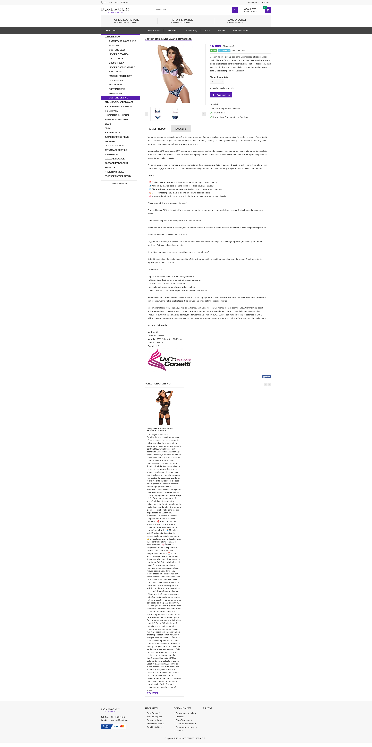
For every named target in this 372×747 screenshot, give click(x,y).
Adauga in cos (223, 95)
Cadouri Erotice (114, 146)
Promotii (110, 167)
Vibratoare (111, 111)
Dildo (108, 124)
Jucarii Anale (112, 132)
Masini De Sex (112, 154)
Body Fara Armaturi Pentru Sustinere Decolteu (160, 429)
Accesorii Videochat (116, 163)
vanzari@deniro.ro (119, 720)
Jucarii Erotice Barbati (118, 106)
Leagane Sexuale (115, 159)
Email (126, 2)
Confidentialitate (154, 727)
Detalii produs (157, 129)
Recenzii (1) (181, 129)
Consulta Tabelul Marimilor (222, 88)
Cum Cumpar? (153, 713)
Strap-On (110, 141)
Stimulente (172, 30)
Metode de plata (154, 716)
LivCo (157, 346)
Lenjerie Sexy (112, 37)
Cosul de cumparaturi (186, 723)
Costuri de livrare (155, 720)
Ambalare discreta (155, 723)
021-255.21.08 (111, 2)
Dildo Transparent (184, 720)
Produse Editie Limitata (118, 176)
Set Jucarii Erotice (116, 150)
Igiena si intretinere (116, 119)
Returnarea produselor (186, 727)
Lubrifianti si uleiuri (117, 115)
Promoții (221, 30)
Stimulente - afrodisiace (119, 102)
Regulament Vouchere (186, 713)
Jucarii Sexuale (153, 30)
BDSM (108, 128)
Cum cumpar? (252, 2)
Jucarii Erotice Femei (117, 137)
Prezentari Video (114, 172)
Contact (265, 2)
